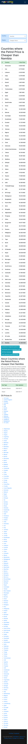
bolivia (5, 456)
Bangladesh (7, 421)
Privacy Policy (8, 738)
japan (5, 531)
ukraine (6, 664)
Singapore (6, 419)
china (5, 474)
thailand (6, 650)
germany (6, 687)
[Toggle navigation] (25, 2)
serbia (5, 620)
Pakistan (6, 411)
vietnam (6, 675)
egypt (5, 494)
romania (6, 614)
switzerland (7, 642)
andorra (6, 721)
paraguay (6, 604)
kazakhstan (7, 537)
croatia (6, 486)
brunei (5, 462)
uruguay (6, 666)
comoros (6, 478)
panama (6, 602)
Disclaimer (16, 736)
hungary (6, 517)
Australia (6, 403)
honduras (6, 515)
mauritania (6, 567)
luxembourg (7, 703)
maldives (6, 565)
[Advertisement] (14, 20)
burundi (6, 466)
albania (6, 430)
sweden (6, 640)
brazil (5, 460)
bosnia (5, 482)
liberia (5, 549)
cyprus (5, 719)
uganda (6, 662)
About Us (22, 736)
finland (5, 715)
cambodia (6, 468)
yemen (5, 677)
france (5, 699)
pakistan (6, 600)
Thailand (6, 414)
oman (5, 598)
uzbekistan (7, 670)
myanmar (6, 581)
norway (6, 596)
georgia (6, 504)
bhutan (5, 454)
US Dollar (6, 398)
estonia (6, 717)
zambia (6, 681)
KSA (5, 404)
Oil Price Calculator (7, 352)
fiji (4, 500)
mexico (5, 571)
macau (5, 555)
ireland (5, 689)
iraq (5, 527)
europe (5, 727)
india (5, 521)
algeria (5, 432)
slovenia (6, 725)
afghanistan (7, 428)
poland (5, 610)
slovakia (6, 723)
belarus (5, 448)
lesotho (6, 547)
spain (5, 705)
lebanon (6, 545)
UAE (5, 406)
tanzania (6, 648)
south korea (7, 630)
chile (5, 472)
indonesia (6, 523)
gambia (6, 502)
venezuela (6, 673)
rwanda (6, 618)
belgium (6, 695)
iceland (5, 519)
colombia (6, 476)
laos (5, 543)
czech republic (8, 488)
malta (5, 709)
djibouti (6, 492)
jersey (5, 533)
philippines (6, 608)
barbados (6, 446)
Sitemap (22, 738)
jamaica (6, 529)
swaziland (6, 638)
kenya (5, 539)
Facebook (16, 733)
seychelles (6, 622)
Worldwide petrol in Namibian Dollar (11, 349)
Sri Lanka (6, 422)
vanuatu (6, 672)
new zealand (7, 591)
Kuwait (5, 408)
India (5, 413)
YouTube (11, 733)
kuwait (5, 541)
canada (6, 470)
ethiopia (6, 498)
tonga (5, 652)
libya (5, 551)
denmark (6, 490)
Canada (6, 401)
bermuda (6, 452)
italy (5, 691)
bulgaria (6, 464)
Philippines (6, 417)
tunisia (5, 654)
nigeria (5, 594)
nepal (5, 585)
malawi (5, 561)
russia (5, 616)
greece (5, 701)
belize (5, 450)
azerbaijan (6, 587)
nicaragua (6, 592)
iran (5, 525)
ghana (5, 506)
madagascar (7, 559)
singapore (6, 624)
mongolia (6, 575)
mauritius (6, 569)
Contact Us (15, 738)
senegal (6, 685)
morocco (6, 577)
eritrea (5, 496)
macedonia (6, 557)
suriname (6, 636)
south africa (7, 628)
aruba (5, 440)
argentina (6, 436)
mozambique (7, 579)
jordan (5, 535)
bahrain (6, 444)
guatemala (6, 509)
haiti (5, 513)
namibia (6, 583)
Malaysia (6, 416)
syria (5, 644)
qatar (5, 612)
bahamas (6, 442)
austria (5, 697)
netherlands (7, 693)
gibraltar (6, 508)
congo (5, 480)
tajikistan (6, 646)
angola (5, 434)
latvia (5, 713)
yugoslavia (6, 679)
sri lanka (6, 632)
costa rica (6, 484)
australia (6, 683)
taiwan (5, 589)
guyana (6, 511)
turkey (5, 656)
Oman (5, 409)
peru (5, 606)
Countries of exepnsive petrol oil (10, 347)
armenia (6, 438)
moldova (6, 573)
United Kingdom (8, 399)
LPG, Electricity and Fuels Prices (10, 354)
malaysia (6, 563)
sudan (5, 634)
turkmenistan (7, 658)
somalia (6, 626)
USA (5, 668)
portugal (6, 707)
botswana (6, 458)
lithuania (6, 553)
